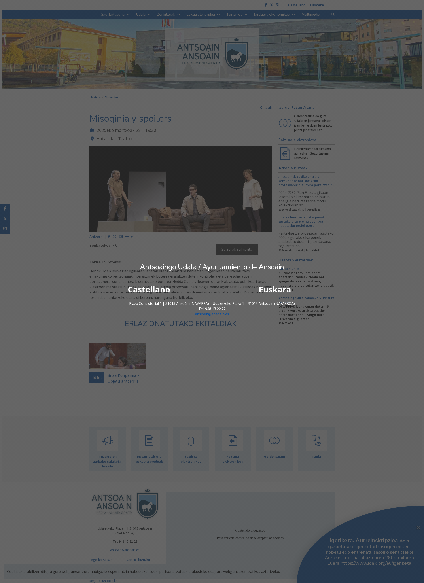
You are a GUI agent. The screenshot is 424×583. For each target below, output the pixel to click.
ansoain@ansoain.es (212, 314)
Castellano (149, 289)
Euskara (275, 289)
